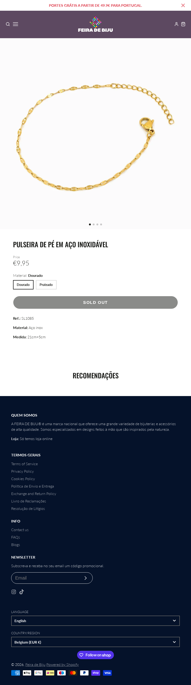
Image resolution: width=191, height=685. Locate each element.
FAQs (15, 537)
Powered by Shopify (62, 664)
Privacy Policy (22, 471)
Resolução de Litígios (28, 508)
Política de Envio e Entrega (32, 486)
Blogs (15, 544)
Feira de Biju (35, 664)
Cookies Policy (23, 478)
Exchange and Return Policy (33, 493)
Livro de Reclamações (28, 501)
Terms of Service (24, 463)
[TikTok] (21, 591)
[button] (90, 224)
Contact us (20, 529)
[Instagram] (13, 591)
